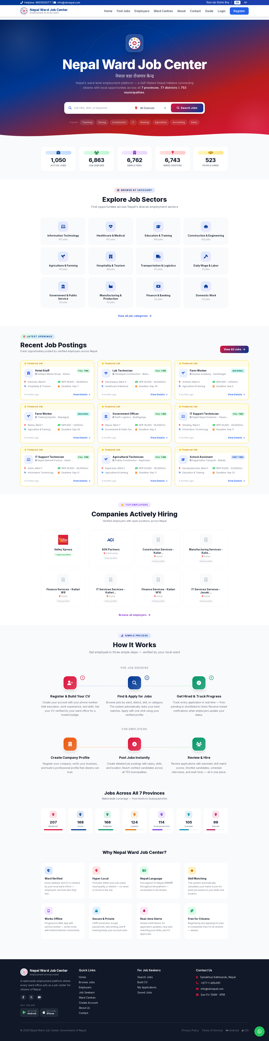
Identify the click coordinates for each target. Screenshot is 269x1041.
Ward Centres (163, 11)
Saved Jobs (144, 992)
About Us (84, 1007)
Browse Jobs (87, 982)
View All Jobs (232, 349)
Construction (119, 122)
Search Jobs (189, 107)
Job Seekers (87, 992)
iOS (246, 1030)
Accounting (179, 122)
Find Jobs (123, 11)
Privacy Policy (190, 1030)
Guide (209, 11)
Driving (102, 122)
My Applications (146, 987)
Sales (194, 122)
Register (239, 11)
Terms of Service (212, 1030)
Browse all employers (133, 614)
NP (245, 2)
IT (133, 122)
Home (108, 11)
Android (234, 1030)
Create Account (88, 1002)
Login (221, 11)
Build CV (142, 982)
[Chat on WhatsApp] (259, 1031)
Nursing (145, 122)
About (181, 11)
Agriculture (161, 122)
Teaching (87, 122)
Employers (141, 11)
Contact (195, 11)
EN (237, 2)
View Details (80, 394)
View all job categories (133, 315)
